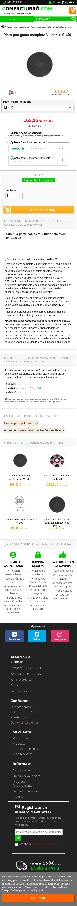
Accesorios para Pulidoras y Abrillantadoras (51, 27)
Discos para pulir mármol (21, 423)
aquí (68, 883)
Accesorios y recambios (18, 27)
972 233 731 (15, 2)
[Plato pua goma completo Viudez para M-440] (38, 87)
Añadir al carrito (42, 209)
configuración (37, 890)
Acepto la (38, 844)
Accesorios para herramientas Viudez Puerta (34, 430)
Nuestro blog (18, 717)
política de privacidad (45, 844)
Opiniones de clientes (24, 722)
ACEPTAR (38, 898)
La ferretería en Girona (24, 712)
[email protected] (21, 679)
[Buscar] (73, 19)
